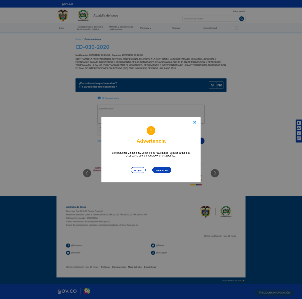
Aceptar (138, 170)
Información (162, 170)
